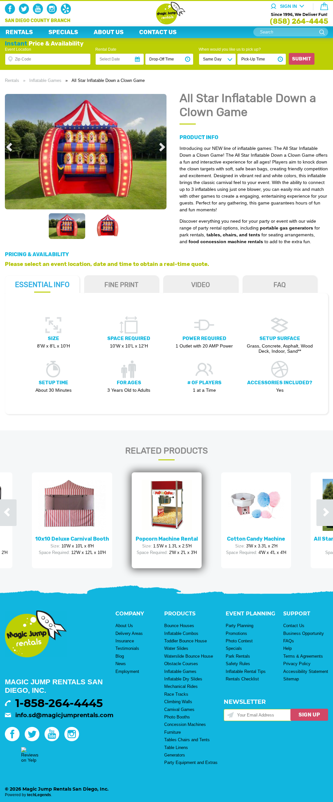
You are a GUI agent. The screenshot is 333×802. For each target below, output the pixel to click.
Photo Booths (177, 717)
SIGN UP (309, 715)
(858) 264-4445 (299, 21)
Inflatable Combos (181, 633)
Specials (234, 648)
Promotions (236, 633)
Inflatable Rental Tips (246, 671)
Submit (301, 59)
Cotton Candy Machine (256, 539)
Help (287, 648)
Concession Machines (185, 724)
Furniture (172, 732)
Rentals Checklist (242, 679)
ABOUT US (109, 32)
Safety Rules (238, 663)
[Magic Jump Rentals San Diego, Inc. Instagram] (53, 12)
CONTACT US (158, 32)
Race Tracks (176, 694)
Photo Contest (239, 640)
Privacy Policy (297, 663)
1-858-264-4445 (59, 703)
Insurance (124, 640)
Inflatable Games (45, 80)
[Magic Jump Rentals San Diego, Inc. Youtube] (39, 12)
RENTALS (19, 32)
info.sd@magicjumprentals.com (64, 715)
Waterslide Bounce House (188, 656)
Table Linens (176, 747)
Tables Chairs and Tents (187, 739)
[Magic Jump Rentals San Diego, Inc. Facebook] (11, 12)
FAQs (288, 640)
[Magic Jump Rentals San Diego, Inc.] (166, 22)
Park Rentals (238, 656)
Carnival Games (179, 709)
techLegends (39, 795)
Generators (174, 755)
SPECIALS (63, 32)
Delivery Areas (129, 633)
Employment (127, 671)
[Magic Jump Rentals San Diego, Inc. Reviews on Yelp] (29, 760)
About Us (124, 625)
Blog (119, 656)
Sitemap (291, 679)
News (120, 663)
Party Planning (239, 625)
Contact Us (293, 625)
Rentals (12, 80)
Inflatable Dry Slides (183, 679)
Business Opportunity (303, 633)
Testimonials (127, 648)
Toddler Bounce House (185, 640)
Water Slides (176, 648)
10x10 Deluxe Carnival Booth (72, 539)
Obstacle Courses (181, 663)
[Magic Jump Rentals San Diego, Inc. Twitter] (25, 12)
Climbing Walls (178, 701)
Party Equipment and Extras (191, 762)
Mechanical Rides (181, 686)
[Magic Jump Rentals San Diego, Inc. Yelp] (67, 12)
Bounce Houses (179, 625)
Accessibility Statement (305, 671)
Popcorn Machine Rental (167, 539)
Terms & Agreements (303, 656)
